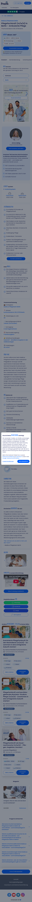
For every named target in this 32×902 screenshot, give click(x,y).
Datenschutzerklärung (8, 456)
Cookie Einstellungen (8, 461)
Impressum (19, 456)
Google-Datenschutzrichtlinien (10, 458)
